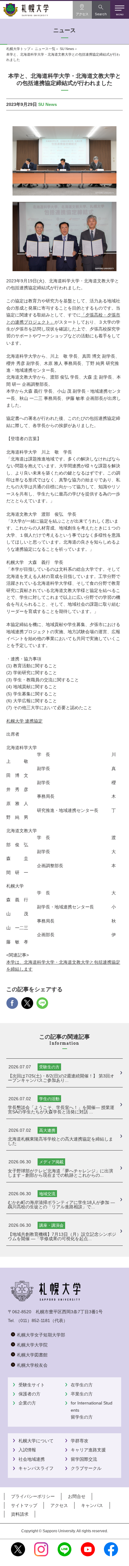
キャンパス (92, 1505)
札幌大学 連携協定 (24, 720)
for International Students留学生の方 (91, 1409)
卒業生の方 (82, 1393)
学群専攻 (79, 1440)
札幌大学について (36, 1440)
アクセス (59, 1505)
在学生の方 (82, 1384)
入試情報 (27, 1449)
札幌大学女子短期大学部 (41, 1334)
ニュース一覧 (45, 49)
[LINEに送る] (42, 1005)
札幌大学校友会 (32, 1365)
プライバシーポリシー (33, 1496)
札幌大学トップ (18, 49)
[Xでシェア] (27, 1005)
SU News (67, 49)
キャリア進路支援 (88, 1449)
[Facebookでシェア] (12, 1005)
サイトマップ (24, 1505)
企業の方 (27, 1402)
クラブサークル (86, 1468)
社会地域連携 (31, 1459)
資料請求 (19, 1514)
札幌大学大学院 (32, 1344)
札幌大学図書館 (32, 1354)
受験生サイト (31, 1384)
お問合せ (76, 1496)
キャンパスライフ (36, 1468)
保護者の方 (29, 1393)
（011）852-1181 (33, 1320)
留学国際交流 (84, 1459)
